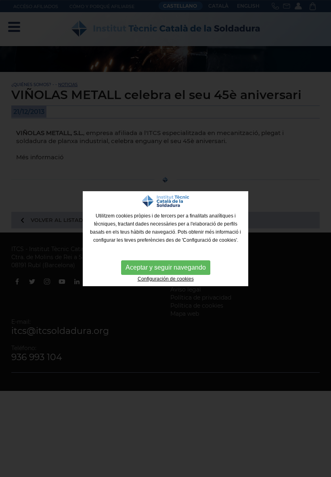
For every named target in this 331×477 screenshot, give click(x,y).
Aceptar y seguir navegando (166, 267)
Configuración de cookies (166, 279)
